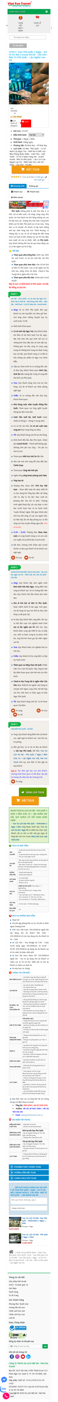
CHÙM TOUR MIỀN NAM (25, 1252)
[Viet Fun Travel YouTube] (22, 1356)
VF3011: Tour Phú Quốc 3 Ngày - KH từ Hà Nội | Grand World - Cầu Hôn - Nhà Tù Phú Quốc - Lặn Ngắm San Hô (28, 55)
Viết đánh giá (39, 179)
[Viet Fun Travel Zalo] (27, 1356)
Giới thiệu (12, 1288)
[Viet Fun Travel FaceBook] (11, 1356)
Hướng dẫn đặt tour (17, 1307)
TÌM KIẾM (19, 46)
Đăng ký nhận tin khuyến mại (21, 1341)
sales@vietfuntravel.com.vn (32, 1115)
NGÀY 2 (14, 567)
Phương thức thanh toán (18, 1304)
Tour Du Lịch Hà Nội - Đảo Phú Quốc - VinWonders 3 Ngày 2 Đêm (34, 1220)
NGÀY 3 (14, 724)
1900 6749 (35, 836)
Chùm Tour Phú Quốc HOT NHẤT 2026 (27, 1253)
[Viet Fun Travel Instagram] (17, 1356)
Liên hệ (12, 1318)
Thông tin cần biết (17, 1277)
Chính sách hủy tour (17, 1314)
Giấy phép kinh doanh (17, 1281)
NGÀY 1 (14, 294)
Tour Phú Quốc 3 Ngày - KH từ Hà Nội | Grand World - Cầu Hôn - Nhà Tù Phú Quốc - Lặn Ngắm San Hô (28, 1260)
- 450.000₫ (26, 126)
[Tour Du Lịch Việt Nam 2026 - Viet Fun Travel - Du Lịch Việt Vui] (20, 4)
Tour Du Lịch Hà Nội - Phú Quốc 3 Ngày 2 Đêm (35, 1235)
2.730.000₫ (14, 116)
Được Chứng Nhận (17, 1322)
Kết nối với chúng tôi (18, 1352)
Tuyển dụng (13, 1292)
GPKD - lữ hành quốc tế (18, 1285)
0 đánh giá (39, 177)
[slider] (16, 177)
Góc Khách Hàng (16, 1299)
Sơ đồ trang (13, 1295)
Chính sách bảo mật (17, 1311)
